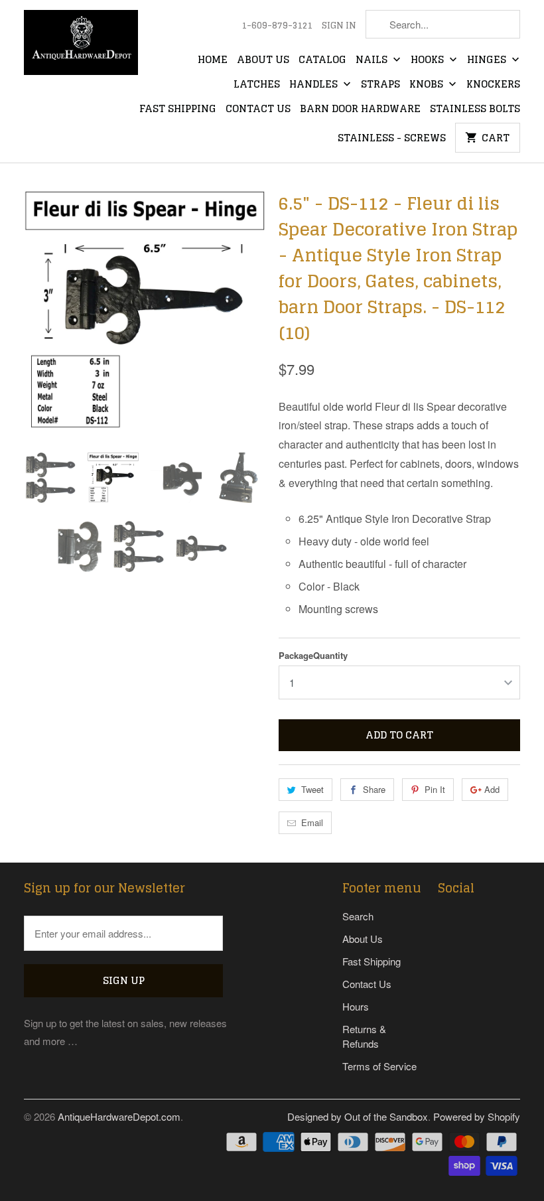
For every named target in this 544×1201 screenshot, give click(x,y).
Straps (380, 85)
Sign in (339, 26)
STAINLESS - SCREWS (392, 139)
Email (312, 822)
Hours (355, 1006)
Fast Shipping (177, 109)
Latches (257, 85)
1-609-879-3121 (276, 26)
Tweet (312, 789)
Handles (314, 85)
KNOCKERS (493, 85)
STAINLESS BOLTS (475, 109)
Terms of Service (379, 1066)
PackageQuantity (313, 655)
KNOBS (427, 85)
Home (213, 60)
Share (374, 789)
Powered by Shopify (476, 1116)
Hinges (488, 60)
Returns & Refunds (364, 1036)
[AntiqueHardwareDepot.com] (81, 47)
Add (492, 789)
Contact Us (258, 109)
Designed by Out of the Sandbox (357, 1116)
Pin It (435, 789)
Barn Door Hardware (360, 109)
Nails (373, 60)
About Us (263, 60)
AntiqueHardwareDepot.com (119, 1116)
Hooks (428, 60)
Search (358, 916)
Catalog (322, 60)
